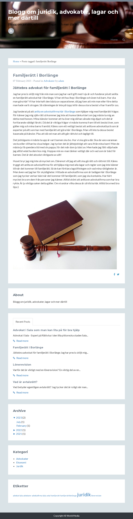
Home (114, 39)
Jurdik (19, 466)
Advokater (49, 81)
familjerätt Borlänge (68, 496)
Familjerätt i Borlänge (35, 75)
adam (61, 81)
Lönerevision (22, 364)
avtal (48, 496)
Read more (22, 340)
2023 (19, 417)
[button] (123, 39)
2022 (19, 430)
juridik (84, 494)
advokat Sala (18, 496)
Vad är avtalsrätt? (25, 382)
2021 (19, 433)
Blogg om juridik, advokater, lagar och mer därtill (63, 14)
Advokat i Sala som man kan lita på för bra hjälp (46, 330)
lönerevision (96, 496)
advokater (27, 496)
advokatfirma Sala (39, 496)
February (21, 425)
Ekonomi (21, 462)
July (18, 421)
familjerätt (55, 496)
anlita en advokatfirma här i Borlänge (54, 111)
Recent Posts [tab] (23, 321)
